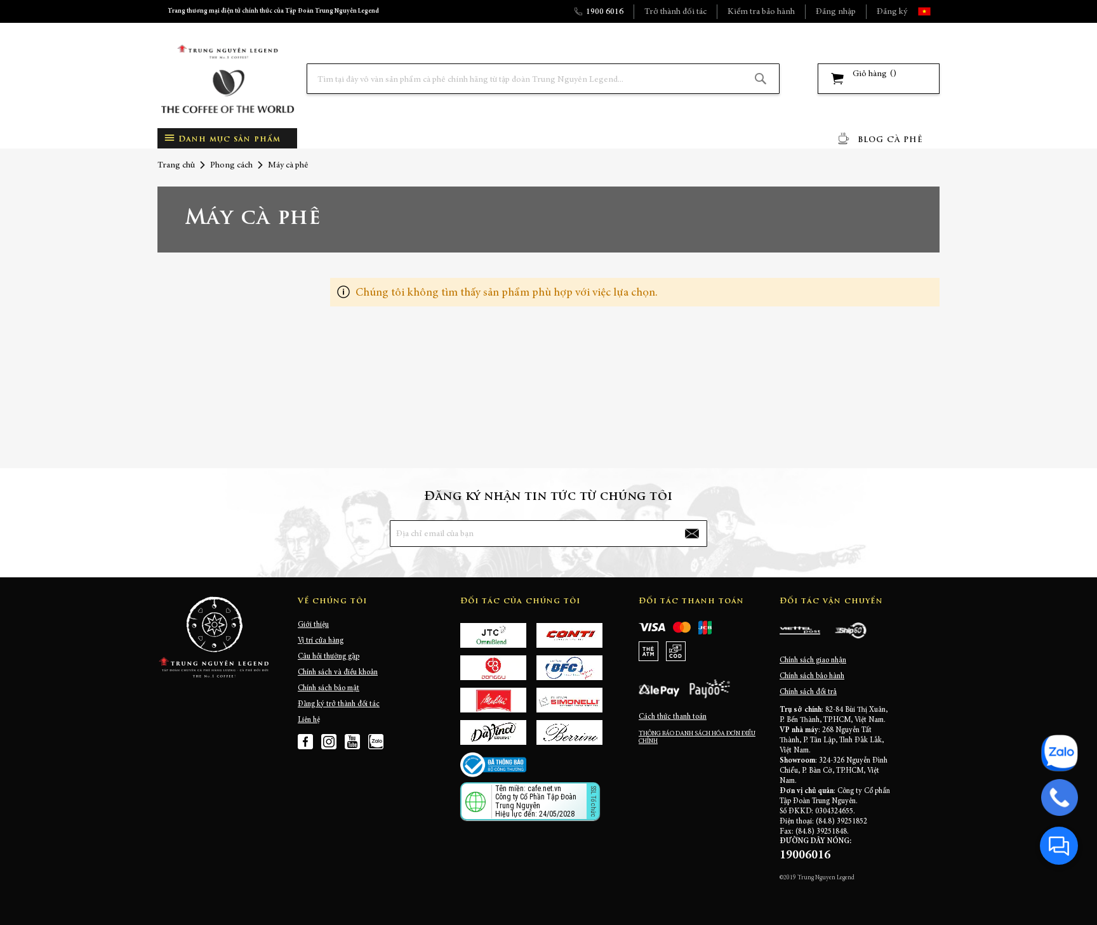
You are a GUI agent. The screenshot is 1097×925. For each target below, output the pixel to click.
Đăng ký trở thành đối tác (339, 704)
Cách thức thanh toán (673, 717)
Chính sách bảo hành (812, 676)
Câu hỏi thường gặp (328, 656)
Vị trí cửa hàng (320, 641)
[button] (935, 11)
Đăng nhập (836, 12)
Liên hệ (309, 720)
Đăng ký (892, 12)
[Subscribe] (692, 534)
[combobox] (543, 78)
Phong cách (231, 165)
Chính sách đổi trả (808, 692)
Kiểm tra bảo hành (761, 12)
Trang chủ (176, 165)
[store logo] (227, 79)
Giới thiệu (313, 625)
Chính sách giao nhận (813, 660)
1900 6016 (604, 12)
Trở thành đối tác (675, 12)
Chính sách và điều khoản (338, 672)
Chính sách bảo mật (328, 688)
